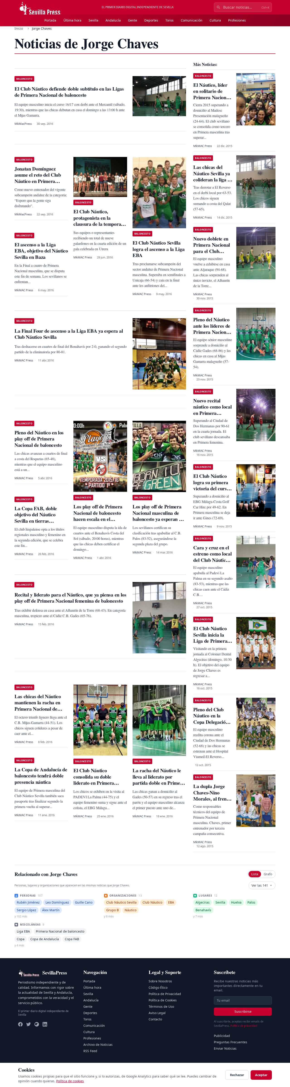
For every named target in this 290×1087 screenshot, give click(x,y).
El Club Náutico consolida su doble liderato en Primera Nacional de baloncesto (97, 780)
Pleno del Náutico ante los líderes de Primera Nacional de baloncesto (211, 329)
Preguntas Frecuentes (230, 1042)
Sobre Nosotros (160, 981)
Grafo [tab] (268, 874)
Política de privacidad (243, 1026)
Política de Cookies (163, 1000)
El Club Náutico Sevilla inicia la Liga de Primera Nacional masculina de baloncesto (210, 644)
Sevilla (93, 20)
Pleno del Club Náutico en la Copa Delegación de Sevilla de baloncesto (210, 722)
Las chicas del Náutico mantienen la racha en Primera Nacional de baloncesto (37, 706)
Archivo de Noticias (98, 1044)
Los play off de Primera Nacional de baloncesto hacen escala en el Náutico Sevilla (97, 516)
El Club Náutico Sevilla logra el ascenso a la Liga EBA (158, 249)
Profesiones (237, 20)
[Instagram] (36, 1024)
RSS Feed (90, 1051)
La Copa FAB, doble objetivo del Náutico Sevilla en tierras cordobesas (35, 518)
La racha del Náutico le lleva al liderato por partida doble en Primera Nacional (159, 780)
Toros (169, 20)
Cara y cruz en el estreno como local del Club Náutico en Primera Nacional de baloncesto (212, 563)
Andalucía (113, 20)
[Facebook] (20, 1024)
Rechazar (237, 1075)
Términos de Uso (161, 1006)
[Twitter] (28, 1024)
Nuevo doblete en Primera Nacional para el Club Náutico (211, 248)
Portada (50, 20)
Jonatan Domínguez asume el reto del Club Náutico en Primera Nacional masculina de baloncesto (37, 181)
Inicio (18, 28)
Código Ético (158, 987)
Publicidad (222, 1036)
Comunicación (191, 20)
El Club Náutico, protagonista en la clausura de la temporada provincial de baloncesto (99, 221)
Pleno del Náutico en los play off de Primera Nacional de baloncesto (39, 439)
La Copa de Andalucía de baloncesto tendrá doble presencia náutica (40, 776)
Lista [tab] (254, 874)
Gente (132, 20)
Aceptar (261, 1075)
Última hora (72, 20)
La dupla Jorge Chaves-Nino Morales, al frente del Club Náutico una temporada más (211, 801)
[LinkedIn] (45, 1024)
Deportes (151, 20)
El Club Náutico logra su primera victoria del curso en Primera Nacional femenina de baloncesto (212, 491)
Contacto (155, 1019)
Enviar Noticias (225, 1048)
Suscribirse (242, 1011)
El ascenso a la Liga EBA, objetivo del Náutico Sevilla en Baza (41, 251)
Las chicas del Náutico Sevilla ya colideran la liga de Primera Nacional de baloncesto (212, 179)
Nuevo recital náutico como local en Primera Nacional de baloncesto (212, 413)
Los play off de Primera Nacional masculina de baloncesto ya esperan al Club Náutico (158, 516)
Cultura (215, 20)
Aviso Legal (157, 1013)
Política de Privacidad (165, 994)
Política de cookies (70, 1081)
